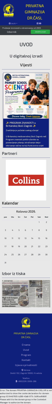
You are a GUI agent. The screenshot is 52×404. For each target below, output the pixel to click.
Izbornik (11, 31)
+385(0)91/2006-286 (27, 372)
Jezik (13, 23)
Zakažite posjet (40, 32)
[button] (5, 284)
